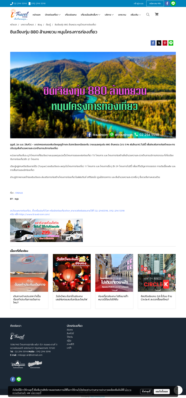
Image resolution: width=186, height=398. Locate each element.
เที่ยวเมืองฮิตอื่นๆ (89, 14)
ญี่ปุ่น (69, 340)
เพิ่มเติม (135, 14)
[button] (148, 14)
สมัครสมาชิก (155, 3)
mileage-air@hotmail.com (30, 355)
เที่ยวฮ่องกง (70, 14)
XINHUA (19, 193)
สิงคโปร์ (70, 333)
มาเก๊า (69, 348)
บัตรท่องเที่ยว (52, 14)
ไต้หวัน (70, 337)
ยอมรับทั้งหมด (162, 391)
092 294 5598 (38, 3)
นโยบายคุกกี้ (36, 393)
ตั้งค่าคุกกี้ (146, 391)
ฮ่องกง (70, 330)
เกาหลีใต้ (70, 344)
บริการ (108, 14)
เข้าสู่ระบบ (138, 3)
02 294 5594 (20, 3)
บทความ (122, 14)
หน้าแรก (37, 14)
